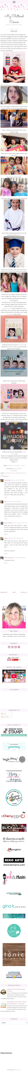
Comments (5, 717)
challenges (21, 345)
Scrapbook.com (6, 308)
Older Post (24, 592)
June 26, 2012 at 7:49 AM (17, 480)
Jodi (5, 501)
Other (23, 465)
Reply (5, 497)
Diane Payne (8, 557)
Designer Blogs (18, 1069)
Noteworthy (10, 314)
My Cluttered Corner (14, 19)
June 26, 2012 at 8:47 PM (16, 538)
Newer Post (4, 592)
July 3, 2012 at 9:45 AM (19, 557)
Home (14, 592)
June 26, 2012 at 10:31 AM (20, 523)
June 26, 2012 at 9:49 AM (14, 501)
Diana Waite (8, 523)
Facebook (10, 465)
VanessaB (7, 480)
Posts (4, 713)
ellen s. (6, 538)
